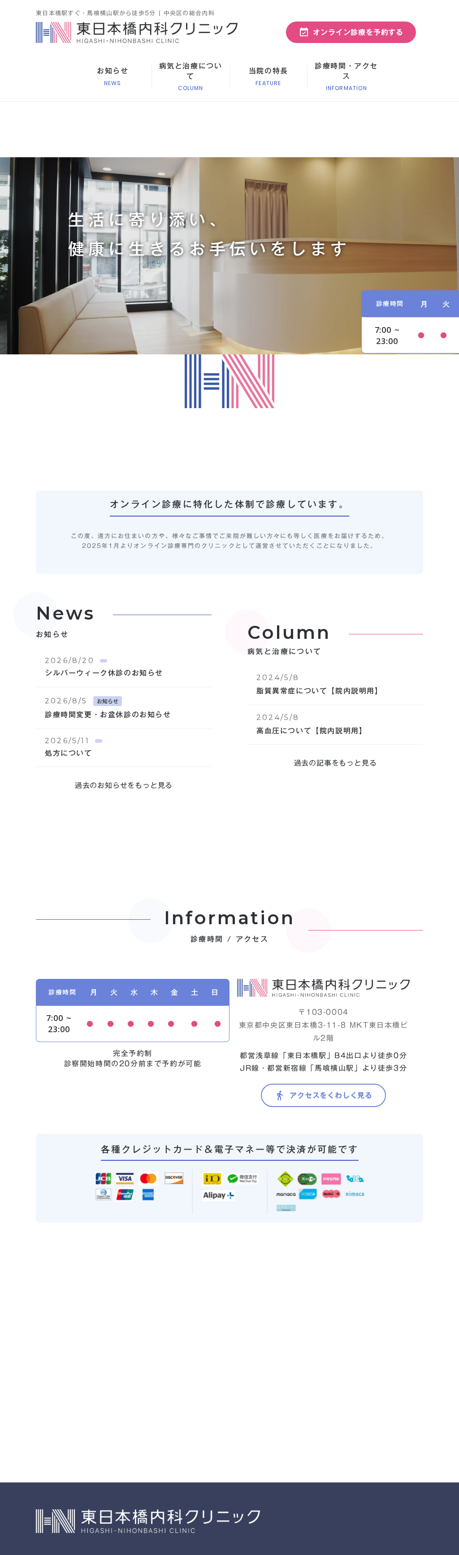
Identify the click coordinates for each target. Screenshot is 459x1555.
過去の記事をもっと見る (335, 763)
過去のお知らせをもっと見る (124, 785)
